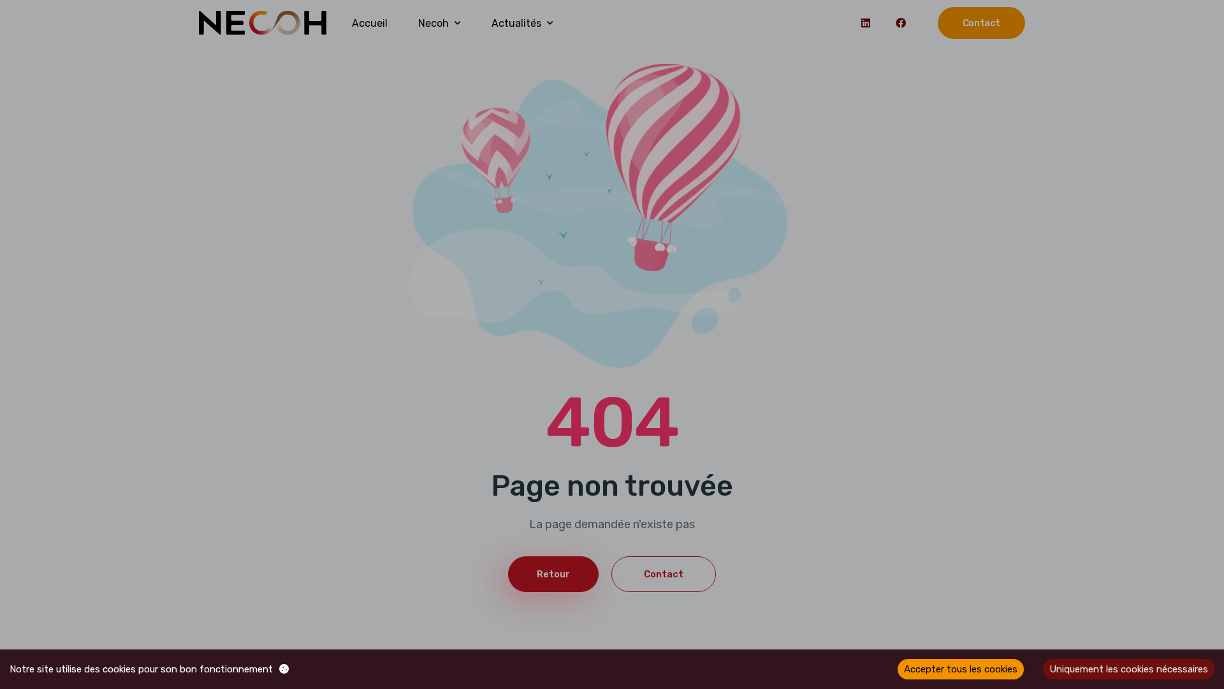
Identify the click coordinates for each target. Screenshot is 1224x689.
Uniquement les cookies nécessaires (1128, 669)
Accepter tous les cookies (960, 669)
